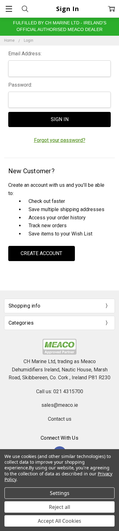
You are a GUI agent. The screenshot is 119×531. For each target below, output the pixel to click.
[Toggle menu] (8, 8)
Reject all (59, 507)
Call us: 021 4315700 (59, 391)
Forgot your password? (59, 140)
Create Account (41, 253)
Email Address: (25, 54)
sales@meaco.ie (59, 405)
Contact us (59, 419)
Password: (20, 85)
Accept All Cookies (59, 520)
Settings (59, 493)
